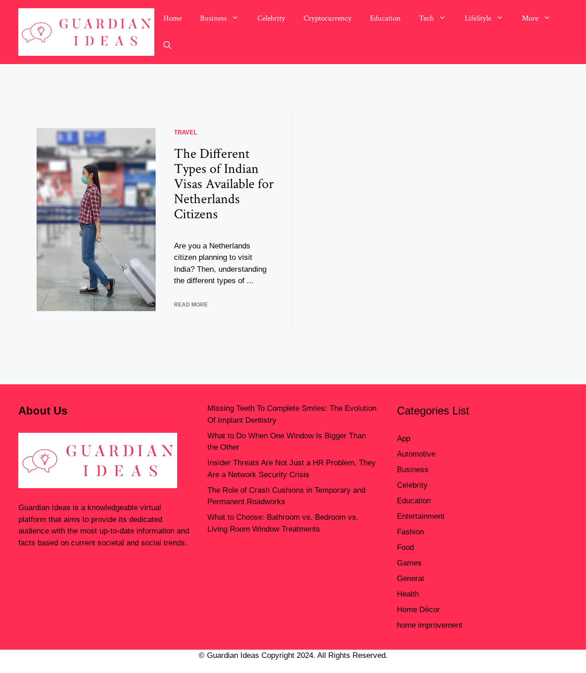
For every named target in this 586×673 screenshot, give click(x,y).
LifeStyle (478, 18)
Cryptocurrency (328, 18)
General (410, 578)
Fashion (410, 532)
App (403, 438)
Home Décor (418, 609)
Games (409, 563)
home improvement (429, 625)
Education (385, 18)
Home (172, 18)
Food (405, 547)
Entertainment (421, 516)
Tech (426, 18)
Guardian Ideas (44, 507)
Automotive (416, 454)
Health (408, 594)
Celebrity (271, 18)
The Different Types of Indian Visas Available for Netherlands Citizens (224, 184)
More (530, 18)
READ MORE (191, 305)
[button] (167, 45)
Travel (185, 132)
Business (213, 18)
